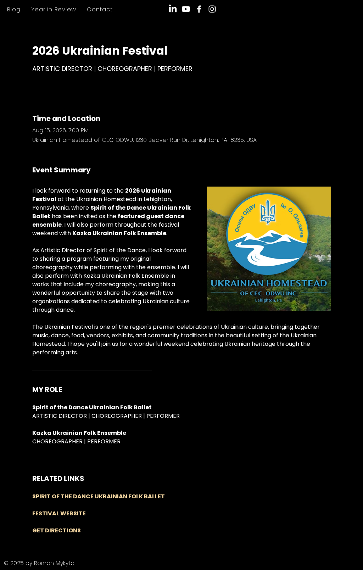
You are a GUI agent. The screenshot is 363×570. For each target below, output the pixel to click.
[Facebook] (199, 9)
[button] (53, 9)
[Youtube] (186, 9)
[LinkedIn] (173, 9)
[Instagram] (212, 9)
